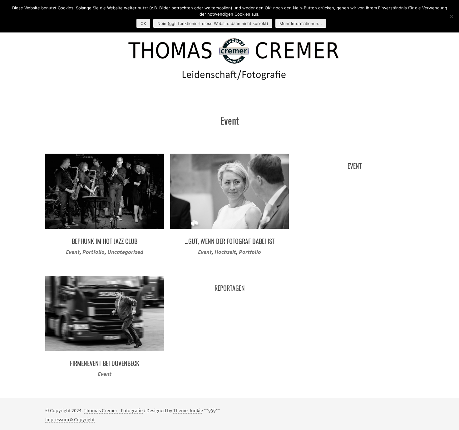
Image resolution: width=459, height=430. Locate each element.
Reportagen (230, 288)
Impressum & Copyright (70, 419)
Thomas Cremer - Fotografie (113, 410)
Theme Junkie (188, 410)
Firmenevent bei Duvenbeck (104, 363)
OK (143, 23)
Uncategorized (125, 251)
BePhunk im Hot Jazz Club (104, 241)
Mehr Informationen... (300, 23)
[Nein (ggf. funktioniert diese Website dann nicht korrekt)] (451, 16)
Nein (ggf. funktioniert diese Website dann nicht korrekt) (212, 23)
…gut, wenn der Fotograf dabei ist (229, 241)
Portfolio (93, 251)
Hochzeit (225, 251)
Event (73, 251)
